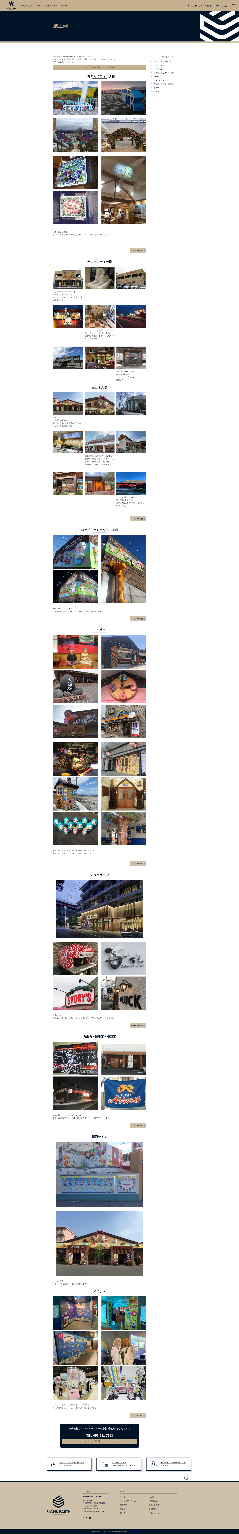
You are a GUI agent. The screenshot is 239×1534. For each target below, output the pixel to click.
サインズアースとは (128, 1501)
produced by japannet (138, 1531)
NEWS (151, 1497)
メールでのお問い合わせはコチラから (99, 67)
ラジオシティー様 (161, 65)
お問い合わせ (154, 1513)
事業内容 (123, 1505)
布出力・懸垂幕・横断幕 (163, 84)
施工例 (122, 1509)
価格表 (122, 1513)
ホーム (122, 1497)
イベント (157, 91)
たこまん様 (158, 69)
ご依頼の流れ (154, 1501)
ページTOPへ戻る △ (138, 251)
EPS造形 (157, 76)
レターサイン (159, 80)
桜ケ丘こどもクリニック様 (164, 73)
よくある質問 (154, 1505)
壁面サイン (158, 88)
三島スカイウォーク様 (162, 62)
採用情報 (152, 1509)
